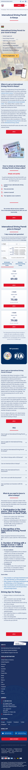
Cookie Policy (4, 750)
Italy (2, 682)
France (3, 684)
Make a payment (14, 739)
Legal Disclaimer (4, 762)
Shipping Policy (4, 752)
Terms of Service (9, 748)
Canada (3, 689)
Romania (3, 664)
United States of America (7, 660)
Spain (2, 677)
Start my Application (9, 55)
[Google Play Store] (20, 733)
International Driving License (11, 122)
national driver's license (7, 93)
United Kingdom (5, 662)
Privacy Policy (11, 752)
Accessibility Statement (5, 751)
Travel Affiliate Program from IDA (9, 652)
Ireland (3, 666)
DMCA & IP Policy (18, 750)
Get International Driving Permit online (10, 648)
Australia (3, 669)
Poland (3, 693)
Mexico (3, 680)
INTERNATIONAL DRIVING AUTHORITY (7, 1)
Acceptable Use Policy (18, 748)
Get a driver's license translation (9, 650)
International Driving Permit (13, 121)
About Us (3, 748)
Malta (2, 675)
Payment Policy (11, 750)
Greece (3, 671)
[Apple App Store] (7, 733)
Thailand (3, 686)
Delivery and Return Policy (17, 751)
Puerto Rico (4, 673)
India (2, 691)
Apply (19, 5)
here (24, 389)
